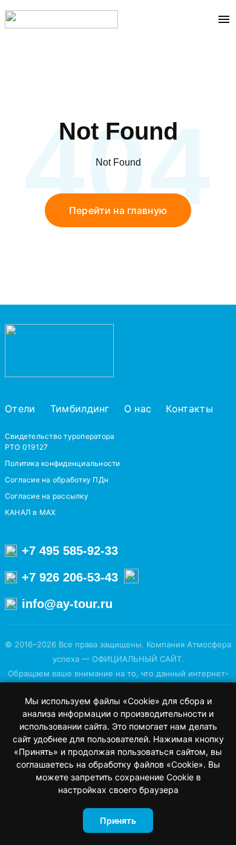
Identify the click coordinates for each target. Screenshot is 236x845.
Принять (118, 820)
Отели (20, 409)
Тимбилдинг (80, 409)
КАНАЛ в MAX (30, 512)
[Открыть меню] (224, 19)
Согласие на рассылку (46, 495)
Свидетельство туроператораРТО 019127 (59, 442)
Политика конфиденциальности (62, 463)
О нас (138, 409)
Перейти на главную (118, 210)
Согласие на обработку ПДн (56, 479)
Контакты (189, 409)
